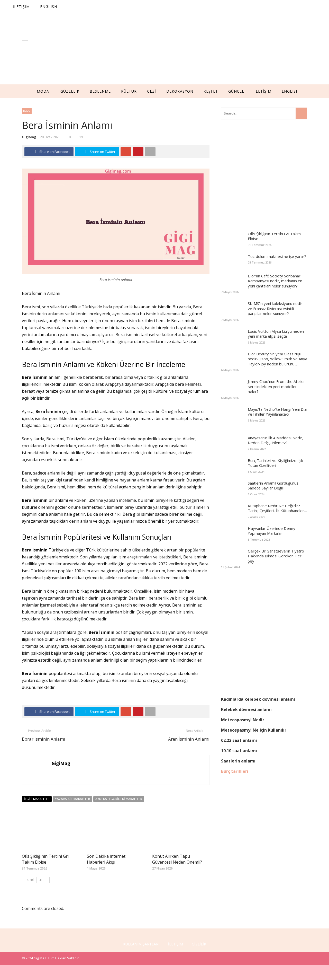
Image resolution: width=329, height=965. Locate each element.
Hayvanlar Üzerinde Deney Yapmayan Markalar (271, 531)
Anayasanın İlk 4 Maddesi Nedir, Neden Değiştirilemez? (275, 440)
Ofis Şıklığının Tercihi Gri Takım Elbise (45, 859)
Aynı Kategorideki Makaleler (118, 799)
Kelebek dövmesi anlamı (246, 709)
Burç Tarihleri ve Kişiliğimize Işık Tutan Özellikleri (275, 463)
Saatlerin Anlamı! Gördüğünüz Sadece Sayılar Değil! (273, 485)
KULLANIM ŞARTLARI (141, 944)
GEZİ (151, 91)
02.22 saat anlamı (239, 740)
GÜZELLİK (69, 91)
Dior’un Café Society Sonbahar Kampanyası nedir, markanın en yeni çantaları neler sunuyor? (275, 280)
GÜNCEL (236, 91)
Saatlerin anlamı (238, 761)
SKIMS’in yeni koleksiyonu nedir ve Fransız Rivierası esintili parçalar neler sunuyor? (275, 308)
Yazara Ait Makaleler (72, 799)
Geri (30, 880)
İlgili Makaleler (37, 799)
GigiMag (29, 137)
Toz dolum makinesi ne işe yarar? (277, 256)
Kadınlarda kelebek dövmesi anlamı (258, 699)
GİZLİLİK (199, 944)
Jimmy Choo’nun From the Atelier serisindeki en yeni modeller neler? (276, 386)
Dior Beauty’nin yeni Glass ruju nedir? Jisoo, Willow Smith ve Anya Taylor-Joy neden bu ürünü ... (277, 358)
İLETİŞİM (262, 91)
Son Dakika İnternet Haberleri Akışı (106, 859)
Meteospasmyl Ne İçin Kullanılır (253, 730)
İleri (41, 880)
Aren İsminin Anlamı (188, 739)
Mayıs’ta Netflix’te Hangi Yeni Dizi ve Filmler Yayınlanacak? (277, 412)
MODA (43, 91)
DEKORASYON (179, 91)
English (290, 91)
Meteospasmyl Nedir (242, 720)
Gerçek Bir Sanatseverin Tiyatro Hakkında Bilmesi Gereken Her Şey (276, 556)
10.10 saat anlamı (239, 750)
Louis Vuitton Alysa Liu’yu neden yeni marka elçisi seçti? (276, 334)
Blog (26, 110)
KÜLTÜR (129, 91)
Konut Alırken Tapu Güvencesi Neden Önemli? (177, 859)
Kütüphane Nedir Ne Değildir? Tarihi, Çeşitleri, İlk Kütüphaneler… (277, 508)
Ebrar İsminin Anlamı (43, 739)
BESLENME (100, 91)
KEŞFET (211, 91)
